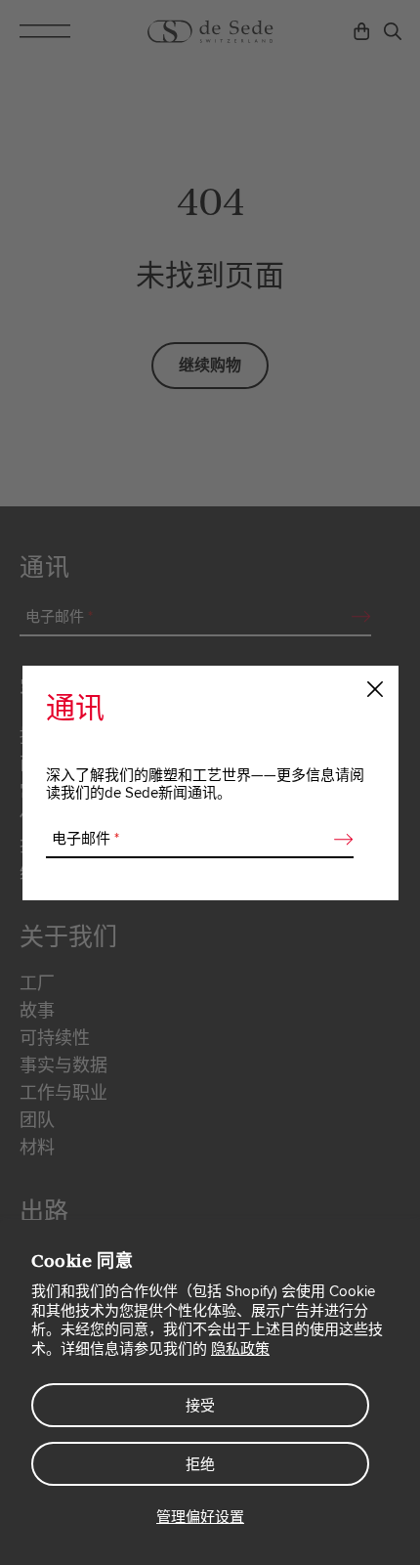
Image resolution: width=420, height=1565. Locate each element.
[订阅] (338, 839)
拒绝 (200, 1464)
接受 (200, 1405)
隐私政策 (240, 1349)
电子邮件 (85, 839)
